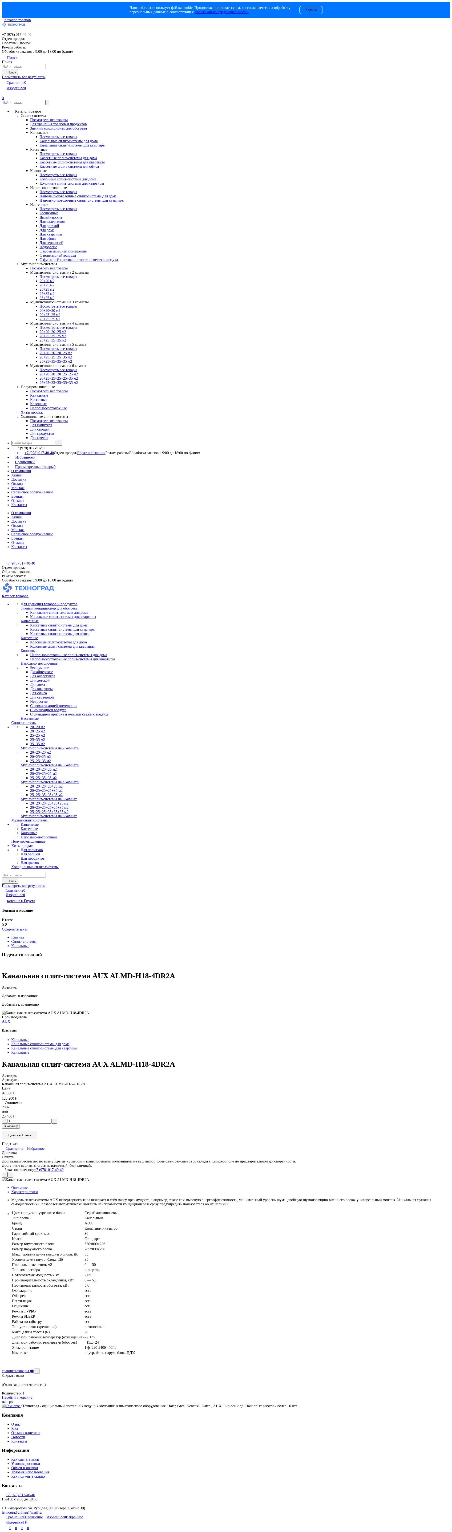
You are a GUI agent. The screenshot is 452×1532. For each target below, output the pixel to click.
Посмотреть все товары (49, 120)
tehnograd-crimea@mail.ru (22, 1512)
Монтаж (17, 488)
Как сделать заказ (25, 1459)
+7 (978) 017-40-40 (39, 453)
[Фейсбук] (3, 964)
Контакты (19, 505)
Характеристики (24, 1192)
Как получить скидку (28, 1476)
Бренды (17, 496)
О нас (15, 1424)
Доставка (18, 479)
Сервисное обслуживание (32, 492)
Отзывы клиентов (25, 1433)
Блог (15, 1428)
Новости (18, 1437)
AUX (6, 1021)
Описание (19, 1188)
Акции (16, 475)
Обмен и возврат (24, 1468)
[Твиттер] (5, 964)
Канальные (20, 946)
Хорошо (311, 10)
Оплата (17, 484)
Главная (17, 937)
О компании (21, 471)
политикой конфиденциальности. (222, 12)
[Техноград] (12, 1406)
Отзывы (17, 501)
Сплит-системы (23, 941)
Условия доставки (25, 1464)
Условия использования (30, 1472)
